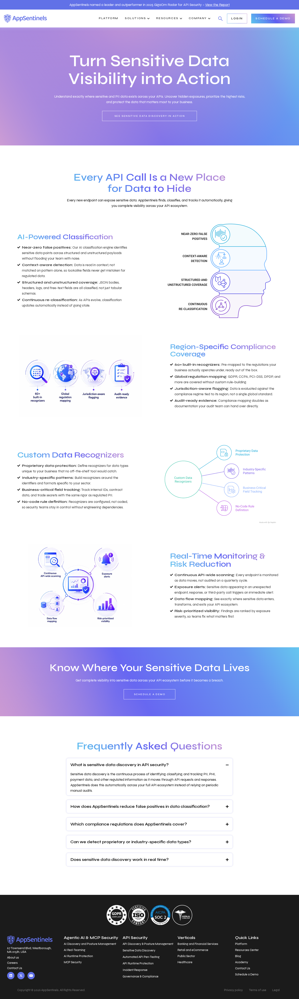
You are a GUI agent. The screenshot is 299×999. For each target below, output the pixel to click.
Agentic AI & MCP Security (91, 937)
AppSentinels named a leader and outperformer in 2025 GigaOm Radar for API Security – (149, 5)
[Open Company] (209, 18)
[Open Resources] (181, 18)
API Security (135, 937)
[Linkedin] (10, 975)
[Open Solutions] (148, 18)
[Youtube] (31, 975)
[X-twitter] (21, 975)
